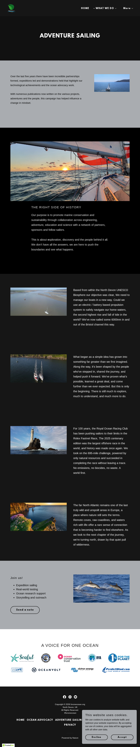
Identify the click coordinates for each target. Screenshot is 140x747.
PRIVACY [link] (70, 725)
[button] (105, 8)
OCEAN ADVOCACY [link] (40, 720)
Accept (122, 737)
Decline (96, 737)
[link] (11, 8)
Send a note (25, 610)
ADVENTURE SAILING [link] (69, 720)
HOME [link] (85, 8)
